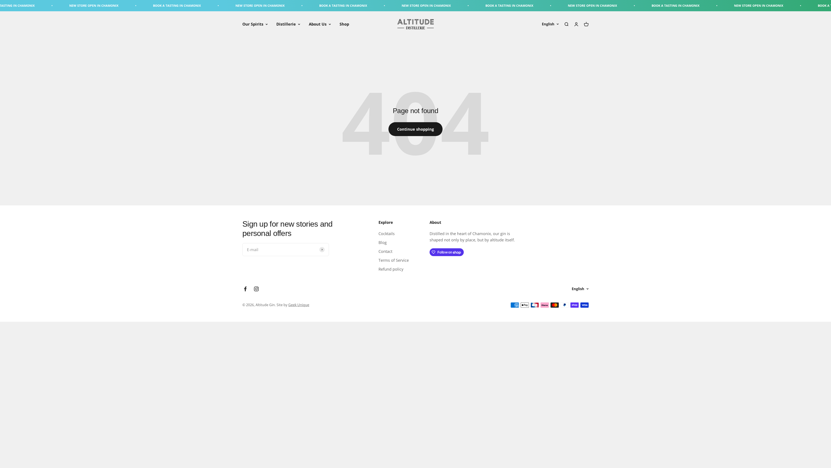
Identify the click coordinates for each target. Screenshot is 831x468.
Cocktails (386, 233)
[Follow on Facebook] (245, 289)
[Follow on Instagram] (256, 289)
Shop (344, 24)
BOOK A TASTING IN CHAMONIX (126, 5)
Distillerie (286, 24)
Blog (382, 242)
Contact (385, 251)
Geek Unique (298, 304)
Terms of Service (393, 260)
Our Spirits (252, 24)
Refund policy (390, 269)
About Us (318, 24)
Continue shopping (415, 129)
